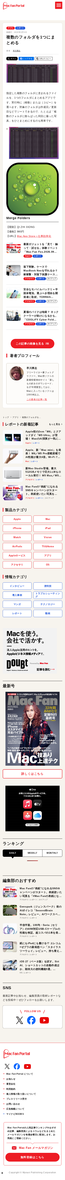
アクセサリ (17, 564)
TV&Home (48, 546)
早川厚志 (17, 51)
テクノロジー (47, 604)
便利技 (48, 586)
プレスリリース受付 (16, 1099)
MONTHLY (52, 853)
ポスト (13, 59)
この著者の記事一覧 (37, 399)
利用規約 (11, 1089)
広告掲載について (15, 1109)
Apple (17, 519)
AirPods (17, 546)
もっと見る (54, 424)
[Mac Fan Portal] (13, 5)
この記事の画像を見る (32, 343)
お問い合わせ (13, 1104)
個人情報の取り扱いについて (21, 1094)
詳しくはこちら (32, 773)
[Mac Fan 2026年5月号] (32, 729)
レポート (20, 28)
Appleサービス (17, 555)
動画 (47, 613)
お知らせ (11, 1079)
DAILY (12, 853)
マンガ (17, 604)
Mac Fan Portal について (19, 1074)
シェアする (27, 59)
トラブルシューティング (47, 595)
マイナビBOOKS (15, 1114)
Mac (48, 519)
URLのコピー (45, 59)
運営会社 (11, 1084)
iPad (48, 528)
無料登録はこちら (32, 1157)
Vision (48, 537)
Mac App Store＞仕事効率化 (34, 236)
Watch (17, 537)
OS (48, 564)
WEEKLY (32, 853)
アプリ (10, 28)
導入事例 (17, 595)
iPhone (17, 528)
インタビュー (17, 586)
